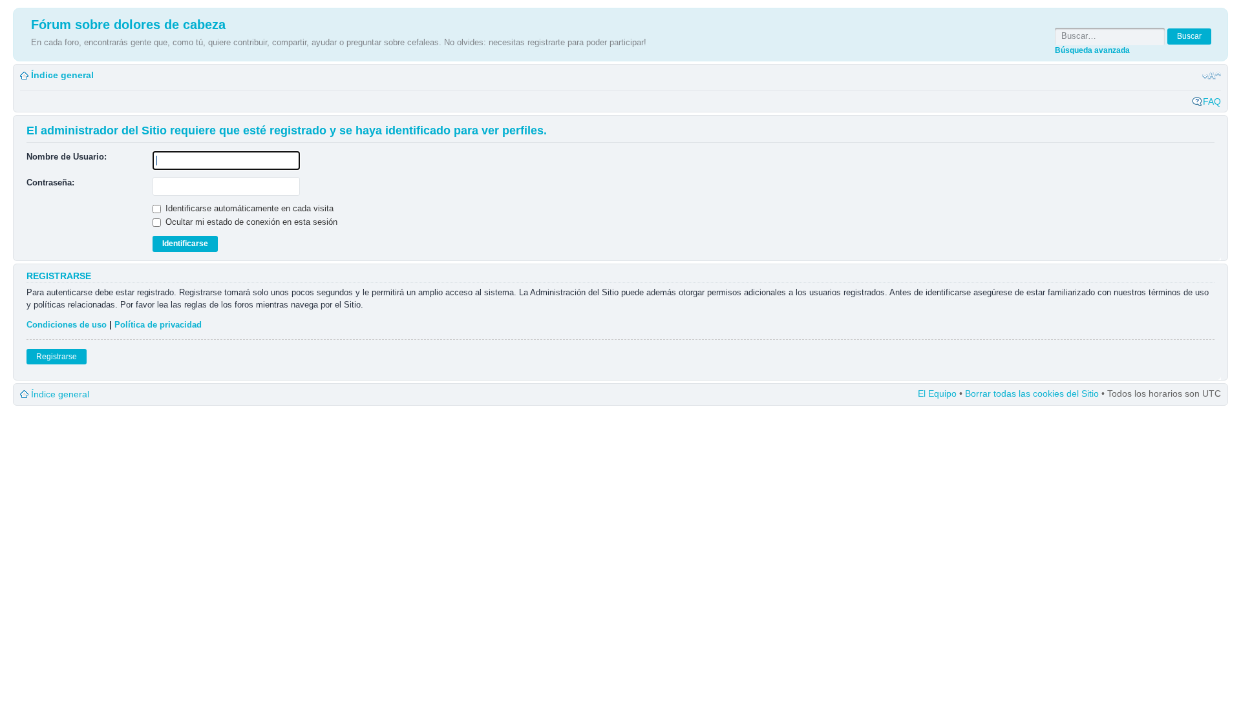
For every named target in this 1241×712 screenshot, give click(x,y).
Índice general (62, 75)
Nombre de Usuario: (67, 157)
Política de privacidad (158, 325)
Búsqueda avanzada (1092, 50)
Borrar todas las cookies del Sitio (1032, 393)
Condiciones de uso (67, 325)
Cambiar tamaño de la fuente (1211, 75)
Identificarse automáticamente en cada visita (248, 208)
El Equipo (937, 393)
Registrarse (56, 356)
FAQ (1212, 101)
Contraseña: (50, 182)
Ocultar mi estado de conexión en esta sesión (250, 222)
